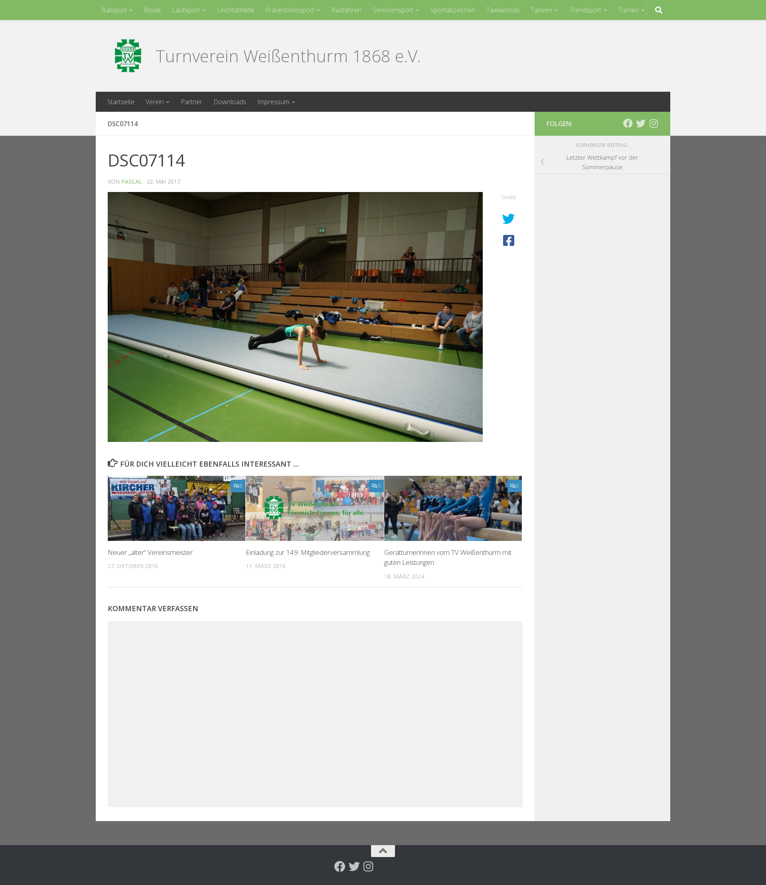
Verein (155, 101)
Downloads (229, 101)
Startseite (120, 101)
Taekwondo (503, 10)
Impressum (273, 101)
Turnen (628, 10)
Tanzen (541, 10)
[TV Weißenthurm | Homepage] (128, 56)
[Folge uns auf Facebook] (628, 123)
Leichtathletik (235, 10)
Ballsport (114, 10)
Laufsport (186, 10)
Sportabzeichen (452, 10)
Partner (191, 101)
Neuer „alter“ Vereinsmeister (150, 552)
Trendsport (585, 10)
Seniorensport (393, 10)
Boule (152, 10)
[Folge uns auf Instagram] (653, 123)
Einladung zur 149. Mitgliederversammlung (308, 552)
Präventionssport (289, 10)
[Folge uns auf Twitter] (641, 123)
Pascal (131, 181)
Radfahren (346, 10)
